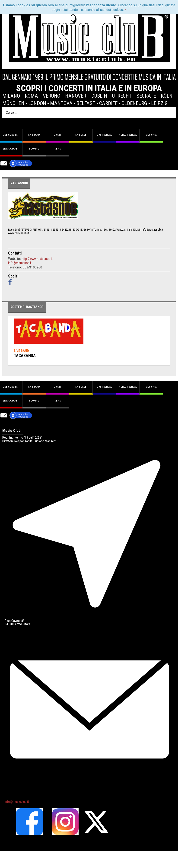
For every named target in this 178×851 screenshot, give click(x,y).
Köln (166, 96)
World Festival (127, 134)
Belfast (85, 103)
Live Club (80, 134)
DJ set (57, 134)
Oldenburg (134, 103)
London (37, 103)
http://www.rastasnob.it (37, 259)
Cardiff (108, 103)
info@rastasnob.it (20, 263)
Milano (11, 96)
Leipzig (159, 103)
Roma (31, 96)
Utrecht (122, 96)
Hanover (75, 96)
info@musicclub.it (17, 802)
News (57, 148)
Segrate (146, 96)
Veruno (51, 96)
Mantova (61, 103)
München (13, 103)
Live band (34, 134)
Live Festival (104, 134)
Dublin (99, 96)
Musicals (151, 134)
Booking (34, 148)
